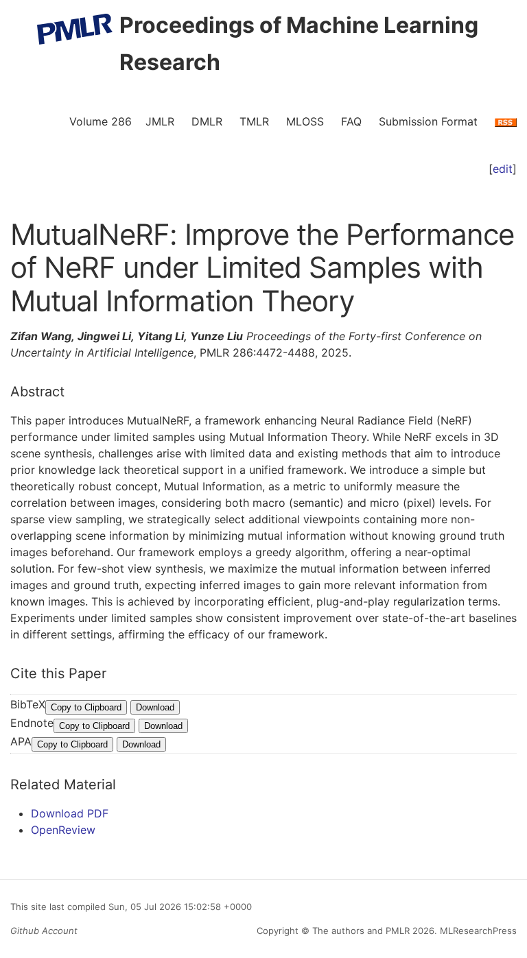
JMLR (159, 121)
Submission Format (428, 121)
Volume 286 (100, 121)
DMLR (206, 121)
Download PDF (69, 813)
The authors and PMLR (361, 930)
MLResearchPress (477, 930)
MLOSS (305, 121)
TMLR (254, 121)
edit (503, 169)
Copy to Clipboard (86, 707)
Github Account (44, 930)
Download (155, 707)
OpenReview (63, 830)
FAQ (351, 121)
